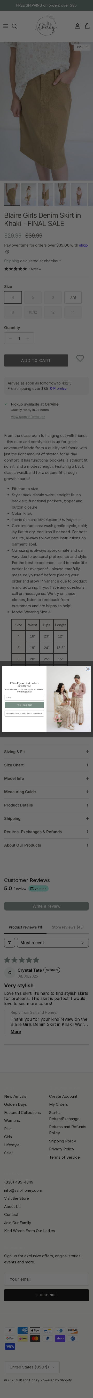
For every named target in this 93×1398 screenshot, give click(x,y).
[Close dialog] (88, 669)
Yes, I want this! (24, 705)
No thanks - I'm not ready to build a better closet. (24, 713)
